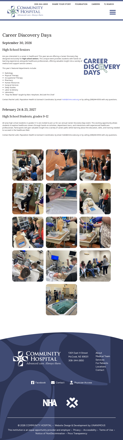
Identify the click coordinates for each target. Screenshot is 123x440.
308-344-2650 (76, 360)
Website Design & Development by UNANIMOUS (80, 425)
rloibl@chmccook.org (70, 99)
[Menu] (113, 12)
